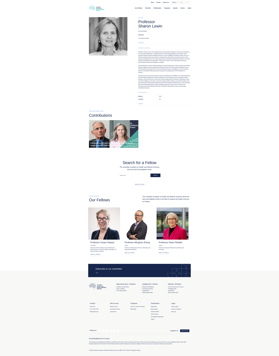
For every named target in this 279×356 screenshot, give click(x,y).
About (189, 8)
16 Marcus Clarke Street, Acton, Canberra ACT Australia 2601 (122, 288)
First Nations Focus (115, 309)
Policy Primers (154, 314)
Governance (113, 311)
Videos (152, 319)
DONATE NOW (184, 330)
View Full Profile (95, 254)
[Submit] (185, 2)
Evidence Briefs (155, 311)
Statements (154, 306)
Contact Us (92, 306)
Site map (173, 311)
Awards (175, 8)
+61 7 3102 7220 (94, 309)
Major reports (154, 309)
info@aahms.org (94, 311)
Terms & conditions (176, 309)
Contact (158, 2)
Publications (157, 8)
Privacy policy (174, 306)
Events (182, 8)
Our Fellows (138, 8)
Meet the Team (114, 306)
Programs (167, 8)
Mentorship (133, 309)
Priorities (148, 8)
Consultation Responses (157, 316)
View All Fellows (139, 184)
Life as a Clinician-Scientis (137, 306)
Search (155, 175)
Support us (166, 2)
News (152, 2)
